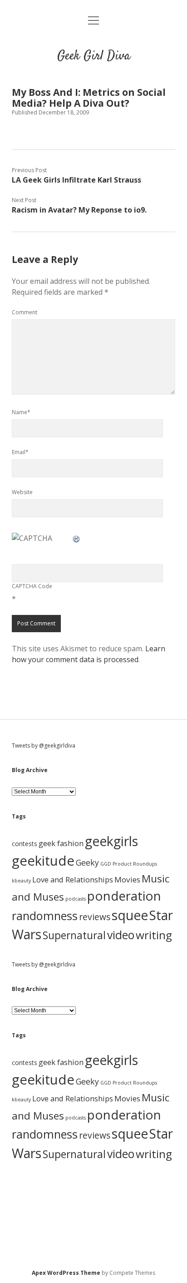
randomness (45, 915)
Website (22, 492)
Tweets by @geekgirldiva (43, 745)
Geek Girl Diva (93, 56)
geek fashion (61, 843)
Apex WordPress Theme (66, 1273)
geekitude (43, 861)
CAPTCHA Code (32, 586)
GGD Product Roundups (128, 864)
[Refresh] (77, 538)
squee (130, 915)
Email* (20, 452)
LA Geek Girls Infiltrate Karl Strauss (76, 180)
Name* (21, 412)
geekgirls (111, 841)
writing (154, 934)
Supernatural (74, 935)
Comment (24, 312)
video (120, 934)
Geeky (87, 862)
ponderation (124, 895)
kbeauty (21, 880)
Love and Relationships (72, 879)
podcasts (75, 899)
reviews (94, 917)
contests (24, 843)
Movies (127, 879)
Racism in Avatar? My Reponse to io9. (79, 210)
